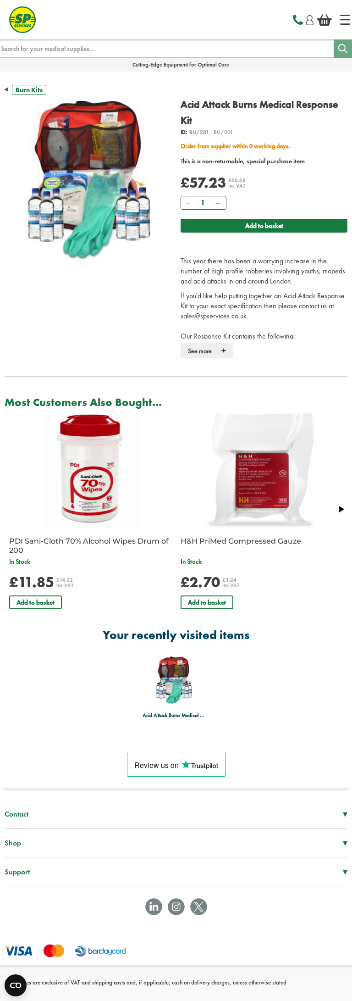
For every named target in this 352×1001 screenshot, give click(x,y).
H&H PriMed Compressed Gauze (241, 541)
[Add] (218, 202)
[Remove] (188, 202)
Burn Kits (29, 90)
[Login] (310, 19)
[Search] (343, 48)
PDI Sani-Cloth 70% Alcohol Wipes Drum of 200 (89, 546)
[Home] (345, 19)
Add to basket (264, 226)
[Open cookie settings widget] (16, 985)
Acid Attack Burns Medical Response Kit (173, 715)
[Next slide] (341, 509)
